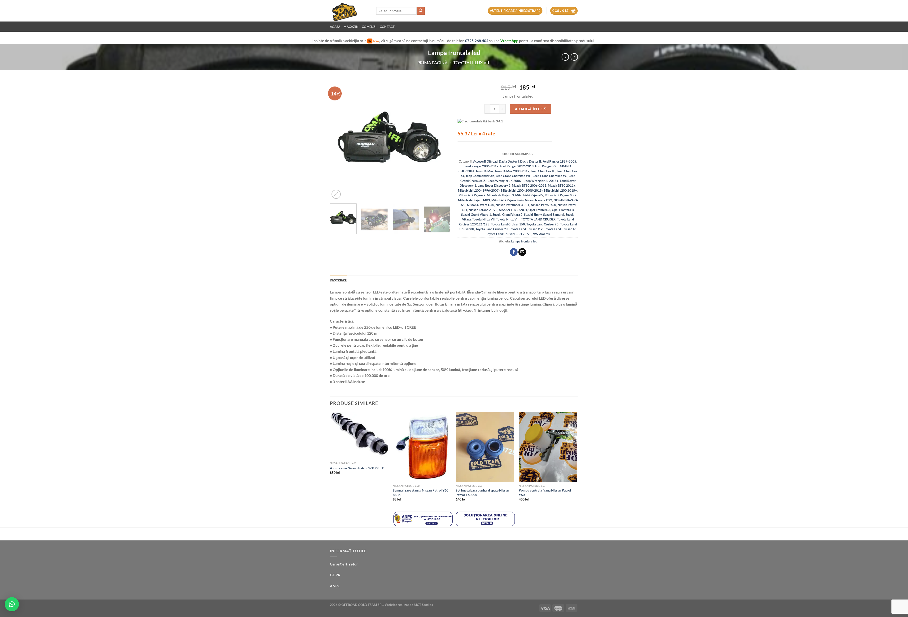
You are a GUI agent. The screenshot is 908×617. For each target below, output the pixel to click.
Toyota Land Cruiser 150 (508, 224)
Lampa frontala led (524, 241)
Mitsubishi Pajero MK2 (560, 195)
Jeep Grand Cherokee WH (514, 176)
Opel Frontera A (539, 210)
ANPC (335, 585)
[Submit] (421, 11)
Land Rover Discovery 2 (494, 185)
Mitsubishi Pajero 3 (500, 195)
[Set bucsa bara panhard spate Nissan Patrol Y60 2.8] (485, 447)
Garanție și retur (344, 564)
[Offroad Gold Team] (349, 11)
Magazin (351, 27)
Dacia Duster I (509, 161)
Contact (387, 27)
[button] (12, 604)
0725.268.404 (477, 40)
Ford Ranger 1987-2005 (559, 161)
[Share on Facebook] (514, 252)
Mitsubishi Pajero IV (529, 195)
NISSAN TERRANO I (513, 210)
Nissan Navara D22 (538, 200)
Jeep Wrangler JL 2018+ (541, 181)
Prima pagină (432, 62)
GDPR (335, 575)
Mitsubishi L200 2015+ (560, 190)
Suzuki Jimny (533, 214)
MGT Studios (423, 605)
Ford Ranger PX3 (547, 166)
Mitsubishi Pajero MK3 (474, 200)
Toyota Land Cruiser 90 (492, 229)
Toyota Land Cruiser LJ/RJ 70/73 (509, 234)
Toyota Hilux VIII (472, 62)
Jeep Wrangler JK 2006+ (505, 181)
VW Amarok (541, 234)
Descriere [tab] (338, 280)
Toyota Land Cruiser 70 (542, 224)
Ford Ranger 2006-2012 (481, 166)
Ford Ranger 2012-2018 (517, 166)
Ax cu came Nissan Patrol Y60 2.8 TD (357, 468)
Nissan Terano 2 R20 (483, 210)
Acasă (335, 27)
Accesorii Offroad (485, 161)
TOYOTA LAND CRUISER (538, 219)
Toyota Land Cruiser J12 (526, 229)
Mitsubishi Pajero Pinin (507, 200)
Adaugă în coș (530, 109)
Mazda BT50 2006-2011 (529, 185)
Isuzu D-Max (484, 171)
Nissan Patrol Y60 (543, 205)
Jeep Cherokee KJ (543, 171)
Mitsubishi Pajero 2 (471, 195)
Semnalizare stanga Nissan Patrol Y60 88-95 (420, 492)
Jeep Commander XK (480, 176)
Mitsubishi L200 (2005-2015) (522, 190)
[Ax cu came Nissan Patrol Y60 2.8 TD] (359, 435)
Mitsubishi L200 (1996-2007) (479, 190)
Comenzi (369, 27)
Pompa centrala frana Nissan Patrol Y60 (545, 492)
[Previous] (338, 140)
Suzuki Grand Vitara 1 (476, 214)
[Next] (442, 140)
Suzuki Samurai (553, 214)
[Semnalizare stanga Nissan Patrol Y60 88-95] (422, 447)
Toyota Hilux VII (483, 219)
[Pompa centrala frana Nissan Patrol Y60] (548, 447)
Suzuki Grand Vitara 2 (508, 214)
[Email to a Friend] (522, 252)
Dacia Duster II (530, 161)
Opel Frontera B (563, 210)
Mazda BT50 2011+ (562, 185)
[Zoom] (336, 194)
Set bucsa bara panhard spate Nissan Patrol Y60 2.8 (482, 492)
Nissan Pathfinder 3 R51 (512, 205)
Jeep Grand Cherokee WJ (550, 176)
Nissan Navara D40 (480, 205)
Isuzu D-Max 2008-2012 (512, 171)
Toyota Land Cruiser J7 (560, 229)
